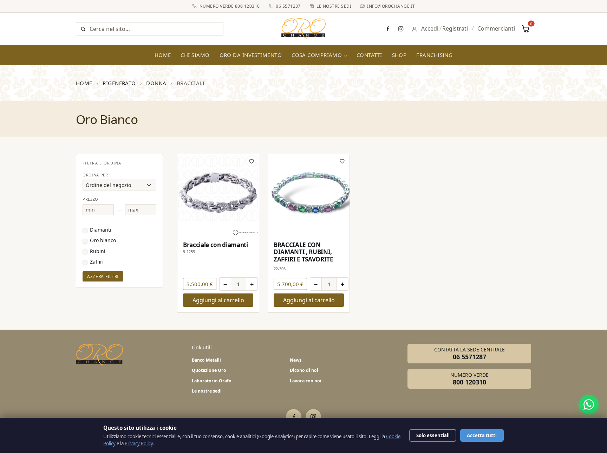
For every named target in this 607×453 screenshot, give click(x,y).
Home (163, 54)
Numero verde (469, 378)
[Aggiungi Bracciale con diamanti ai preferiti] (251, 161)
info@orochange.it (391, 6)
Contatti (369, 54)
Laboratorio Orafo (211, 381)
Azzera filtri (103, 276)
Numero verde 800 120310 (230, 6)
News (295, 360)
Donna (156, 82)
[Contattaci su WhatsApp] (589, 404)
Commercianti (496, 28)
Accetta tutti (482, 435)
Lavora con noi (305, 381)
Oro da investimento (251, 54)
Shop (399, 54)
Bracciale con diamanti (215, 245)
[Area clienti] (414, 29)
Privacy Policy (139, 443)
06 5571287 (288, 6)
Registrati (455, 28)
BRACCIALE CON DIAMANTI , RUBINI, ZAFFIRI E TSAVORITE (303, 252)
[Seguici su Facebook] (387, 29)
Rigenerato (119, 82)
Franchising (434, 54)
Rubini (97, 251)
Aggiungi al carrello (218, 300)
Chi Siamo (195, 54)
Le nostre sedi (333, 6)
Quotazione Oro (209, 370)
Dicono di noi (304, 370)
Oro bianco (103, 240)
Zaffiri (97, 261)
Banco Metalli (206, 360)
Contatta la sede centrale (469, 353)
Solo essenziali (433, 435)
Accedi (429, 28)
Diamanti (100, 229)
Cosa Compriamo (317, 54)
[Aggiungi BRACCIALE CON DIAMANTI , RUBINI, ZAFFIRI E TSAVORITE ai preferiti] (342, 161)
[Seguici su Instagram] (401, 29)
